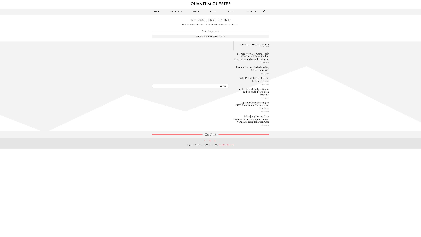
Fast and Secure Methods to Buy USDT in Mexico (252, 69)
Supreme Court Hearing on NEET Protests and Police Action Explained (252, 105)
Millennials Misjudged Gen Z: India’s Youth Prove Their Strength (253, 91)
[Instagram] (210, 141)
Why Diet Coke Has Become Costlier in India (254, 80)
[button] (264, 11)
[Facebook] (205, 141)
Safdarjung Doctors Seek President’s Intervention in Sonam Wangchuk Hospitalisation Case (251, 119)
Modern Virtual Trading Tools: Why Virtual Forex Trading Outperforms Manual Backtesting (251, 56)
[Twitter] (215, 141)
